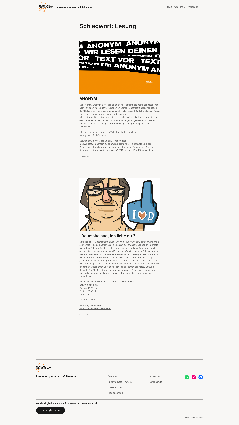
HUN (111, 141)
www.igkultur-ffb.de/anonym (93, 135)
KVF (85, 144)
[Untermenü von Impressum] (199, 7)
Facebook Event (87, 299)
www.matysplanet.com (90, 305)
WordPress (198, 418)
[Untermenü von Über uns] (184, 7)
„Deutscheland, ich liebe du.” (107, 236)
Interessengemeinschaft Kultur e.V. (74, 7)
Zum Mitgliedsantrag (51, 410)
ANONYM (88, 98)
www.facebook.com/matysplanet (95, 308)
